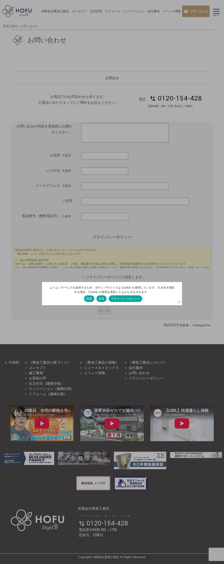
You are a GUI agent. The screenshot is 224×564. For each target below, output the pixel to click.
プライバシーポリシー (125, 298)
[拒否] (179, 302)
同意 (89, 298)
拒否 (102, 298)
